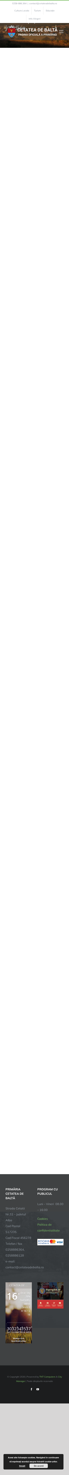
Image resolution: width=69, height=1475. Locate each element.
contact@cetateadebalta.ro (43, 3)
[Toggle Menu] (61, 31)
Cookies (42, 1218)
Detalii (22, 1466)
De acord (38, 1465)
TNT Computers (47, 1376)
